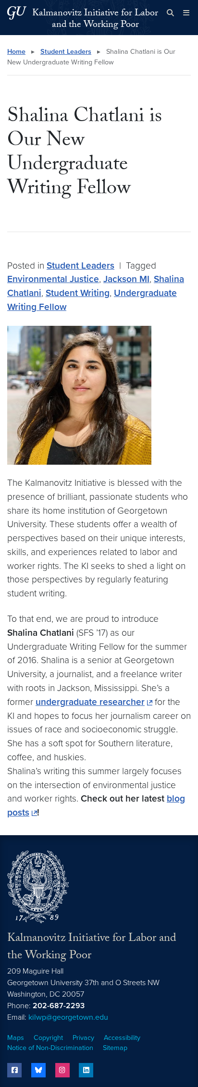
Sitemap (115, 1048)
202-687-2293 (59, 1006)
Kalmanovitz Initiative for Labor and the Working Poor (95, 19)
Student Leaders (65, 52)
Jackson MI (126, 278)
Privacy (83, 1038)
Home (16, 52)
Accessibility (122, 1038)
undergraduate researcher (90, 701)
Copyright (48, 1038)
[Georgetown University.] (16, 13)
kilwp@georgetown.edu (68, 1017)
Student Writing (78, 292)
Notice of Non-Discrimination (50, 1048)
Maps (15, 1038)
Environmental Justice (53, 278)
